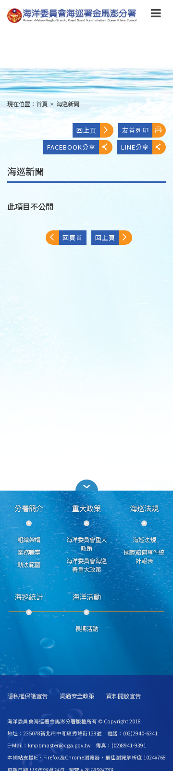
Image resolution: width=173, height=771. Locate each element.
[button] (156, 15)
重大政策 (86, 508)
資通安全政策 (77, 696)
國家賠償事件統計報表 (144, 556)
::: (1, 108)
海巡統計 (28, 596)
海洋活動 (86, 596)
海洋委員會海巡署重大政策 (86, 565)
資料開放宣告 (123, 696)
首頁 (42, 104)
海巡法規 (144, 508)
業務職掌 (28, 552)
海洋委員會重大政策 (86, 544)
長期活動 (86, 628)
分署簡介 (28, 508)
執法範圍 (28, 564)
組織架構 (28, 539)
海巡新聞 (67, 104)
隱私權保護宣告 (27, 696)
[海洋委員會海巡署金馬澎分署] (72, 15)
